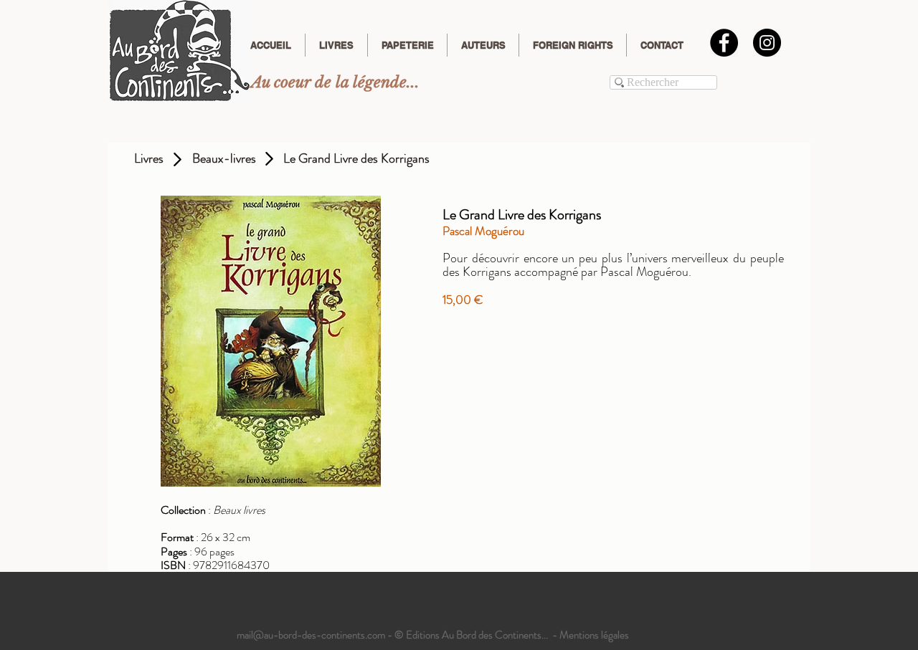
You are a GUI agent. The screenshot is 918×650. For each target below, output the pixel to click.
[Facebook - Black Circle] (724, 43)
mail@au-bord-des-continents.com (311, 635)
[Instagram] (767, 43)
